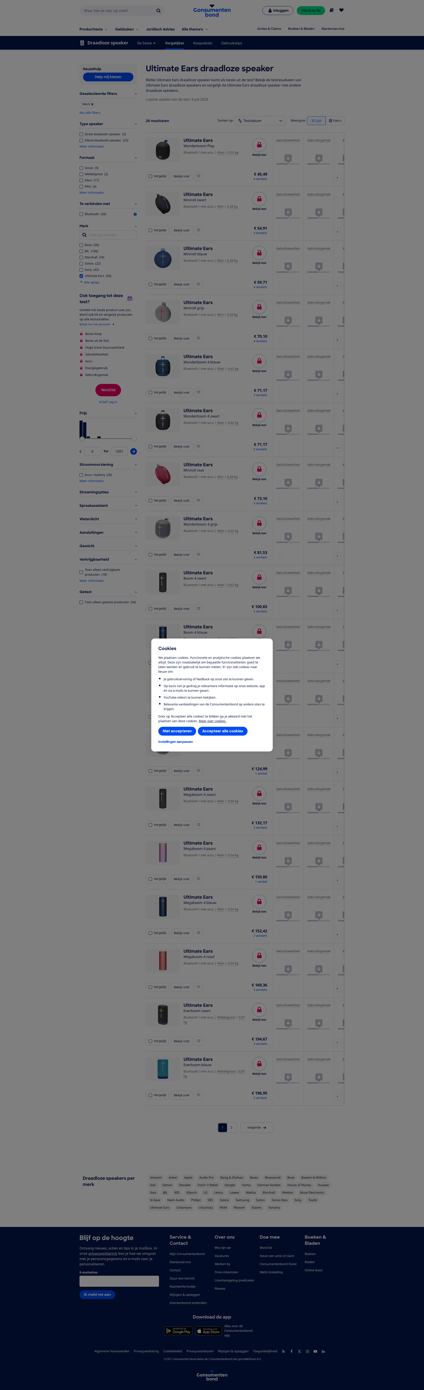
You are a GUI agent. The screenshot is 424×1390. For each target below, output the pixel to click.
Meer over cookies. (212, 721)
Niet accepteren (177, 731)
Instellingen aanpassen (175, 742)
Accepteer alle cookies (222, 731)
